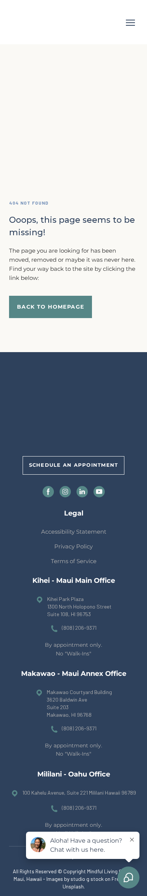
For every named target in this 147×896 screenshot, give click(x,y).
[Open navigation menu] (130, 22)
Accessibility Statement (73, 531)
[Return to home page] (30, 22)
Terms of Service (73, 561)
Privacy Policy (73, 546)
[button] (50, 307)
